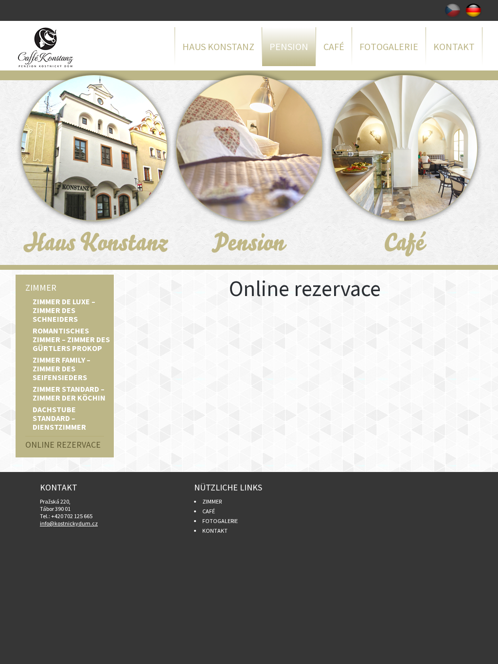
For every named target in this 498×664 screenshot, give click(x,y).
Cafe (404, 167)
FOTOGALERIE (220, 520)
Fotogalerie (388, 46)
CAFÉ (208, 511)
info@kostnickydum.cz (69, 523)
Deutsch (473, 10)
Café (333, 46)
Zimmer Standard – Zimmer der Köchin (69, 393)
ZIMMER (212, 501)
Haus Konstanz (218, 46)
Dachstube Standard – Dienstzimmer (59, 418)
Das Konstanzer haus (93, 167)
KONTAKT (215, 530)
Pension (288, 46)
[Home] (64, 48)
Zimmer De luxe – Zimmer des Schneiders (64, 310)
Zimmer (40, 287)
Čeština (452, 10)
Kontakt (454, 46)
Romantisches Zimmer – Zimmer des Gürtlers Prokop (71, 339)
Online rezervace (63, 444)
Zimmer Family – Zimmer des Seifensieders (61, 368)
